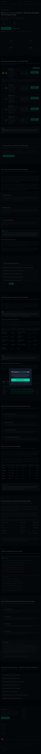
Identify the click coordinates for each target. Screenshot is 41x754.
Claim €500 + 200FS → (20, 379)
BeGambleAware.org (26, 382)
